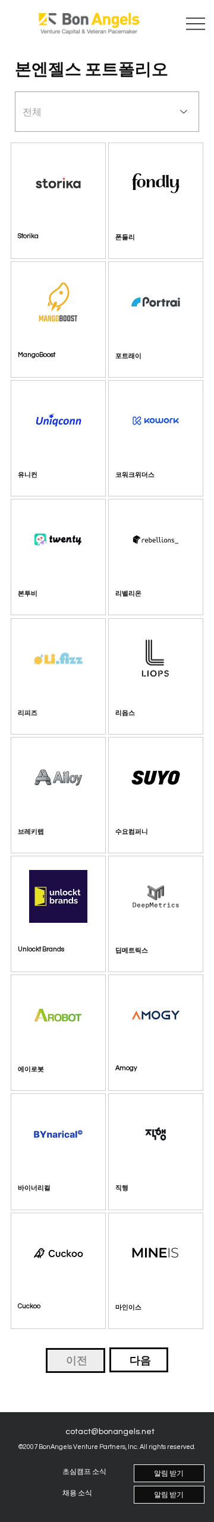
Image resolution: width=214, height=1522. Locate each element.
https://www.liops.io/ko (151, 714)
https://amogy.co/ (145, 1071)
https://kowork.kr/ (144, 477)
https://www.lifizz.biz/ (52, 714)
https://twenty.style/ (50, 596)
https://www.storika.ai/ (53, 239)
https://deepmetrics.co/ (154, 952)
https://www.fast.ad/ (148, 833)
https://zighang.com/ (150, 1190)
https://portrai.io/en (147, 358)
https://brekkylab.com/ (55, 833)
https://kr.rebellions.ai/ (153, 596)
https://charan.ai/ (144, 1309)
